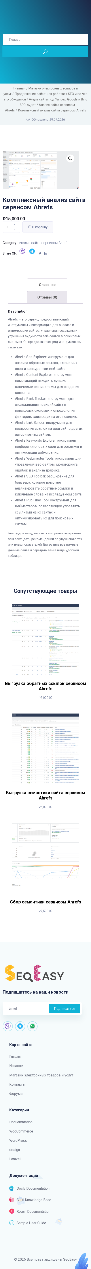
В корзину (39, 227)
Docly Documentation (33, 1188)
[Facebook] (23, 253)
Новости (16, 1066)
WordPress (18, 1140)
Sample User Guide (31, 1223)
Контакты (17, 1084)
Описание (47, 285)
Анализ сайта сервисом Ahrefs (43, 243)
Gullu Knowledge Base (34, 1200)
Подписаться (64, 1009)
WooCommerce (21, 1131)
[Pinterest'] (40, 253)
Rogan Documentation (33, 1211)
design (14, 1150)
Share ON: (10, 253)
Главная (19, 88)
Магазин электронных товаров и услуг (41, 1075)
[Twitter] (33, 253)
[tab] (47, 285)
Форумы (16, 1094)
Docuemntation (20, 1122)
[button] (70, 158)
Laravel (15, 1159)
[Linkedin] (46, 253)
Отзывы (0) (47, 297)
